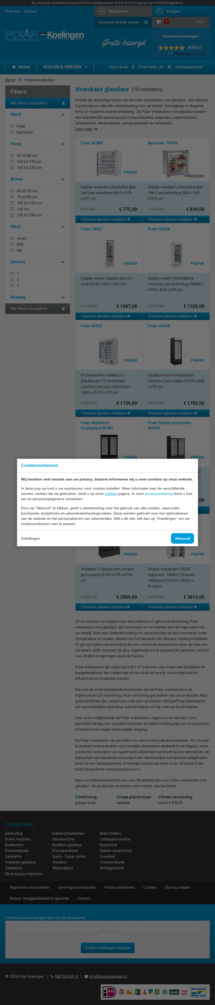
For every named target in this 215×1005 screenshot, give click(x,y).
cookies (111, 493)
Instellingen (30, 538)
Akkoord (182, 538)
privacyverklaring (159, 493)
